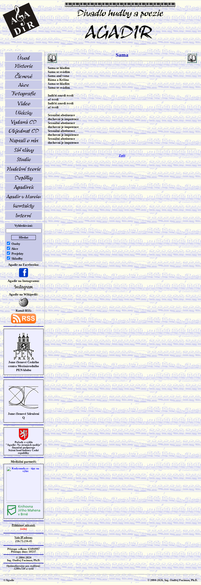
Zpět (122, 155)
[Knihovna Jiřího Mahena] (23, 515)
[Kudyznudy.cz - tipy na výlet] (23, 500)
